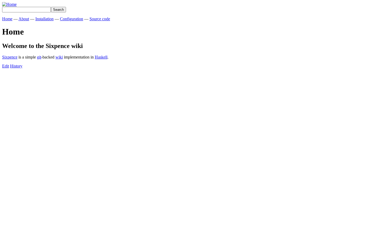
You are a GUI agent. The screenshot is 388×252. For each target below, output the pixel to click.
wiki (59, 57)
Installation (44, 19)
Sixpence (9, 57)
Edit (5, 66)
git (39, 57)
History (16, 66)
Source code (99, 19)
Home (7, 19)
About (23, 19)
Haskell (101, 57)
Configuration (71, 19)
